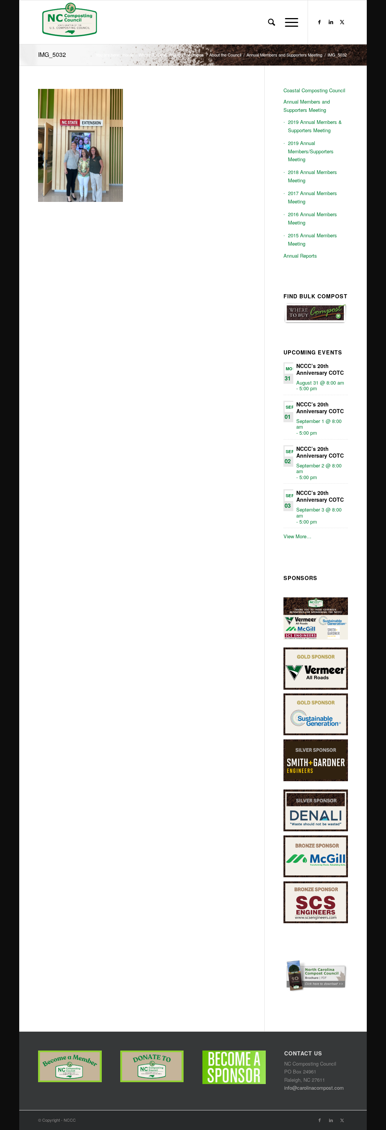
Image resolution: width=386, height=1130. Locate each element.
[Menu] (289, 22)
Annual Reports (300, 255)
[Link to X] (342, 21)
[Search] (271, 22)
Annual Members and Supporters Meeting (306, 105)
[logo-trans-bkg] (69, 22)
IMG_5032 (52, 54)
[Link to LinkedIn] (331, 21)
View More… (297, 536)
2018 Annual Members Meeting (312, 175)
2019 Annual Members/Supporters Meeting (311, 151)
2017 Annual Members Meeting (312, 197)
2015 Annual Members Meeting (312, 239)
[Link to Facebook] (319, 21)
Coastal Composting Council (314, 90)
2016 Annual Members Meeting (312, 218)
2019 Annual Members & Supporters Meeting (315, 125)
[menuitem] (271, 22)
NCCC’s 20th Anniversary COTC (320, 369)
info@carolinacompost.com (314, 1087)
